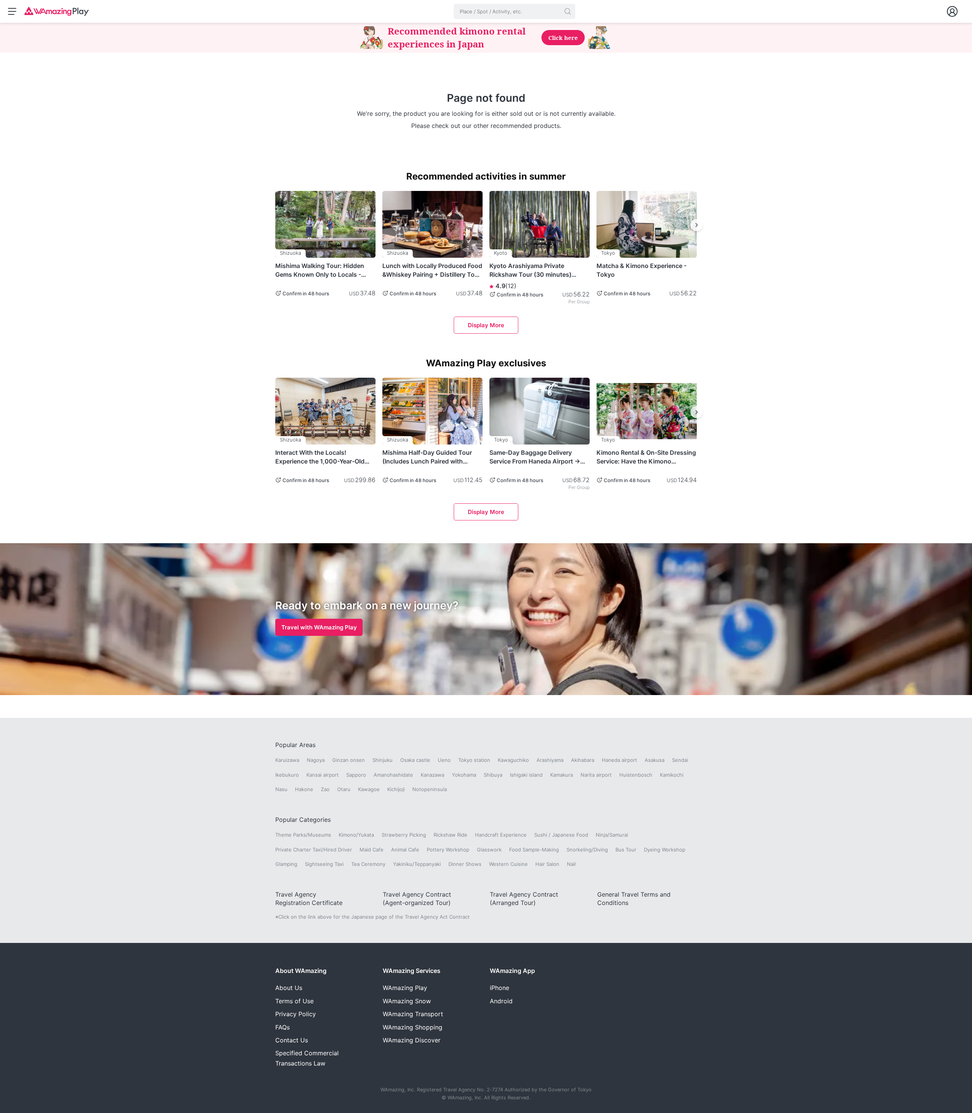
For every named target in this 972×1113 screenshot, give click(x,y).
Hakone (304, 789)
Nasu (281, 789)
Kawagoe (369, 789)
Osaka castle (415, 760)
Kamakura (561, 775)
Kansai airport (322, 775)
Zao (325, 789)
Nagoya (316, 760)
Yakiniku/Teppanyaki (417, 864)
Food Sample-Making (534, 850)
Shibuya (493, 775)
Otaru (343, 789)
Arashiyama (549, 760)
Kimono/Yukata (356, 835)
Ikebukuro (287, 775)
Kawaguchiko (513, 760)
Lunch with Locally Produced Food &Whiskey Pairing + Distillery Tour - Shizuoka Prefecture (432, 270)
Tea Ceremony (368, 864)
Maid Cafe (371, 850)
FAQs (282, 1027)
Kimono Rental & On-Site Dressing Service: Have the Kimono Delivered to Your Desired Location (646, 457)
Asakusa (654, 760)
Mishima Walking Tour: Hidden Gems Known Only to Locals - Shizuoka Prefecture (319, 270)
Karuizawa (287, 760)
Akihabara (582, 760)
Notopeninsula (429, 789)
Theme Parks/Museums (303, 835)
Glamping (286, 864)
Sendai (680, 760)
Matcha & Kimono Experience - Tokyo (641, 270)
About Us (288, 988)
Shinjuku (382, 760)
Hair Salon (547, 864)
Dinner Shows (464, 864)
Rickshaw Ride (450, 835)
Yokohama (464, 775)
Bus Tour (625, 850)
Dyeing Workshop (664, 850)
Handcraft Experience (501, 835)
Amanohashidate (393, 775)
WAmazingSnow (407, 1001)
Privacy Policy (295, 1014)
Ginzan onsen (348, 760)
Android (501, 1001)
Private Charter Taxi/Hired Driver (313, 850)
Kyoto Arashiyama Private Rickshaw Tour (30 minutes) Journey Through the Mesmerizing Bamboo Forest (531, 270)
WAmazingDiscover (411, 1040)
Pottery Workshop (448, 850)
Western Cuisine (508, 864)
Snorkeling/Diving (587, 850)
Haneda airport (619, 760)
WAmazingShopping (412, 1027)
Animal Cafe (405, 850)
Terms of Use (294, 1001)
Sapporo (356, 775)
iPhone (499, 988)
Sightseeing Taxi (324, 864)
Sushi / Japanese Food (561, 835)
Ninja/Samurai (612, 835)
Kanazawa (432, 775)
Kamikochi (671, 775)
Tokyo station (474, 760)
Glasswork (489, 850)
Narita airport (596, 775)
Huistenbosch (635, 775)
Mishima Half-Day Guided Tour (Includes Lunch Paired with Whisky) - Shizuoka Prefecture (427, 457)
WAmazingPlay (405, 988)
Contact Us (291, 1040)
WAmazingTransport (413, 1014)
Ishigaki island (526, 775)
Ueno (444, 760)
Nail (571, 864)
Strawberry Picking (404, 835)
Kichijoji (396, 789)
